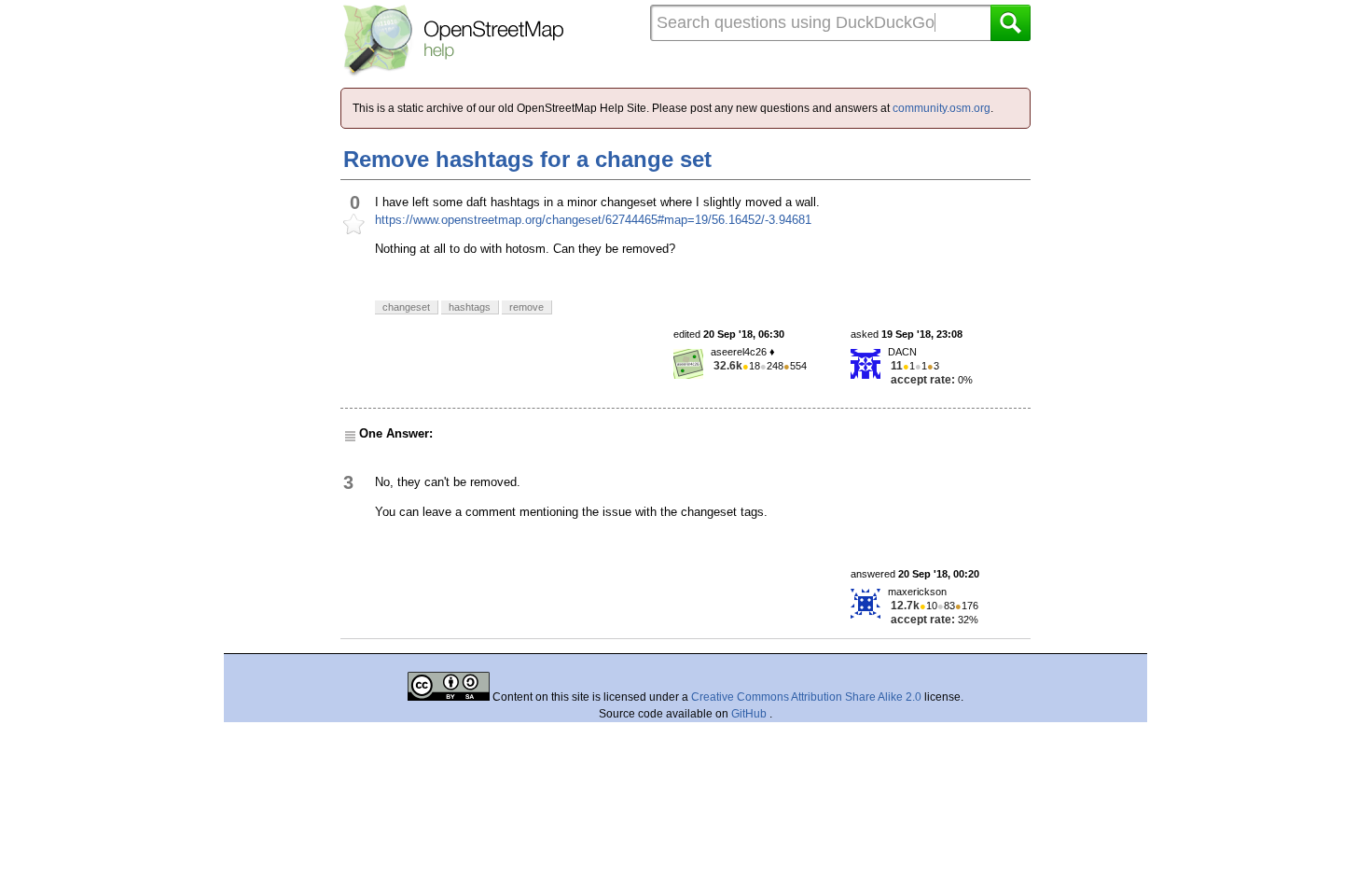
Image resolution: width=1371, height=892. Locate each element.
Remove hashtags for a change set (527, 159)
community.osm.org (941, 108)
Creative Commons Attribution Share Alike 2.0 (806, 697)
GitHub (750, 713)
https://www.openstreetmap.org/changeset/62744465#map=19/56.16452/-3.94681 (593, 220)
